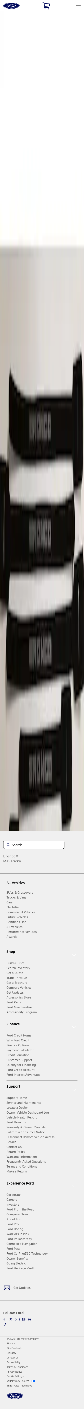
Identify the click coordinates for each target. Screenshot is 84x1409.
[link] (11, 1343)
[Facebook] (5, 1319)
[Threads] (29, 1319)
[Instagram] (23, 1319)
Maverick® (12, 861)
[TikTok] (5, 1324)
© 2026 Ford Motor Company (23, 1338)
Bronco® (10, 856)
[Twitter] (10, 1319)
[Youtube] (17, 1319)
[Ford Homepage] (15, 1398)
